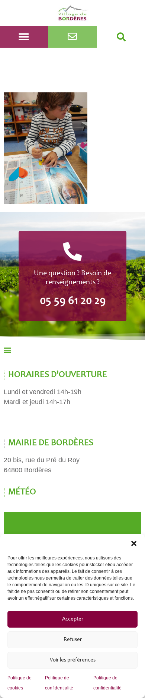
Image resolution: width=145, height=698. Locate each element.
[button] (134, 543)
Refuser (73, 640)
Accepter (72, 619)
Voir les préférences (73, 660)
